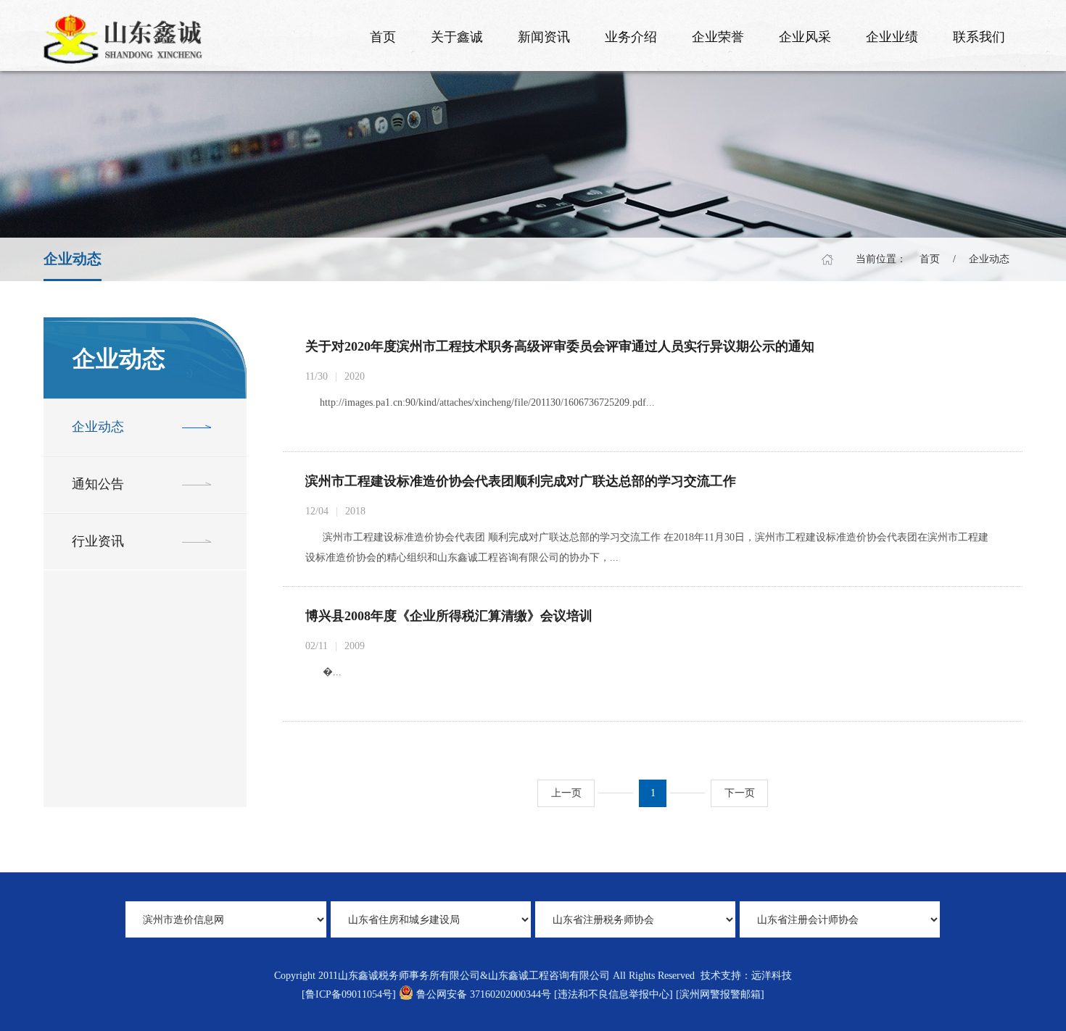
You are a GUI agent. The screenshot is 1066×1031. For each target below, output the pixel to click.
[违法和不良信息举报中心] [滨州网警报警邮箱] (659, 994)
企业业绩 (892, 37)
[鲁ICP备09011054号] (349, 994)
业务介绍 (631, 37)
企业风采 (805, 37)
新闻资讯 (544, 37)
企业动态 (989, 259)
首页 (383, 37)
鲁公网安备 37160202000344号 (483, 994)
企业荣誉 (718, 37)
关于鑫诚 (457, 37)
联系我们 (979, 37)
